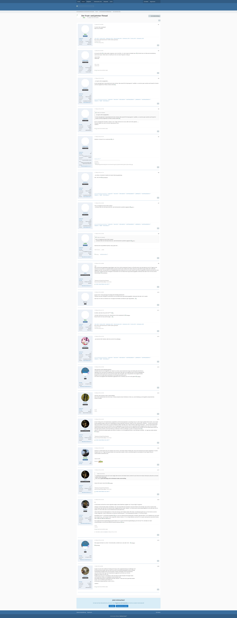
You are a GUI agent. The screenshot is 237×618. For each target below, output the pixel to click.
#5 (158, 136)
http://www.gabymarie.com (85, 166)
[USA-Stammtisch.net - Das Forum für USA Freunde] (118, 7)
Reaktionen (81, 38)
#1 (158, 24)
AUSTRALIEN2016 (146, 99)
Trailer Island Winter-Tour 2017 (102, 284)
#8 (158, 233)
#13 (158, 367)
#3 (158, 78)
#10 (158, 292)
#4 (158, 109)
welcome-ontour (103, 254)
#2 (158, 50)
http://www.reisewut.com (86, 285)
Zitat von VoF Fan (101, 473)
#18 (158, 499)
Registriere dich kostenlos (121, 603)
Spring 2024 (97, 158)
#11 (158, 310)
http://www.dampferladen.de (85, 523)
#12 (158, 336)
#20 (158, 566)
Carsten (105, 531)
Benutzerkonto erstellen (122, 606)
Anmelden (146, 1)
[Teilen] (159, 20)
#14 (158, 393)
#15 (158, 419)
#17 (158, 470)
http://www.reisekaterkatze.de (85, 386)
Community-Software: (118, 616)
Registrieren (152, 1)
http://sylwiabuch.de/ (86, 102)
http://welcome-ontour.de (86, 256)
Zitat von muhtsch (101, 112)
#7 (158, 203)
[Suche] (158, 1)
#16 (158, 448)
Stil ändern (158, 612)
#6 (158, 172)
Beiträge (80, 39)
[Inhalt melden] (158, 45)
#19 (158, 540)
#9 (158, 263)
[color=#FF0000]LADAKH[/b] (100, 99)
